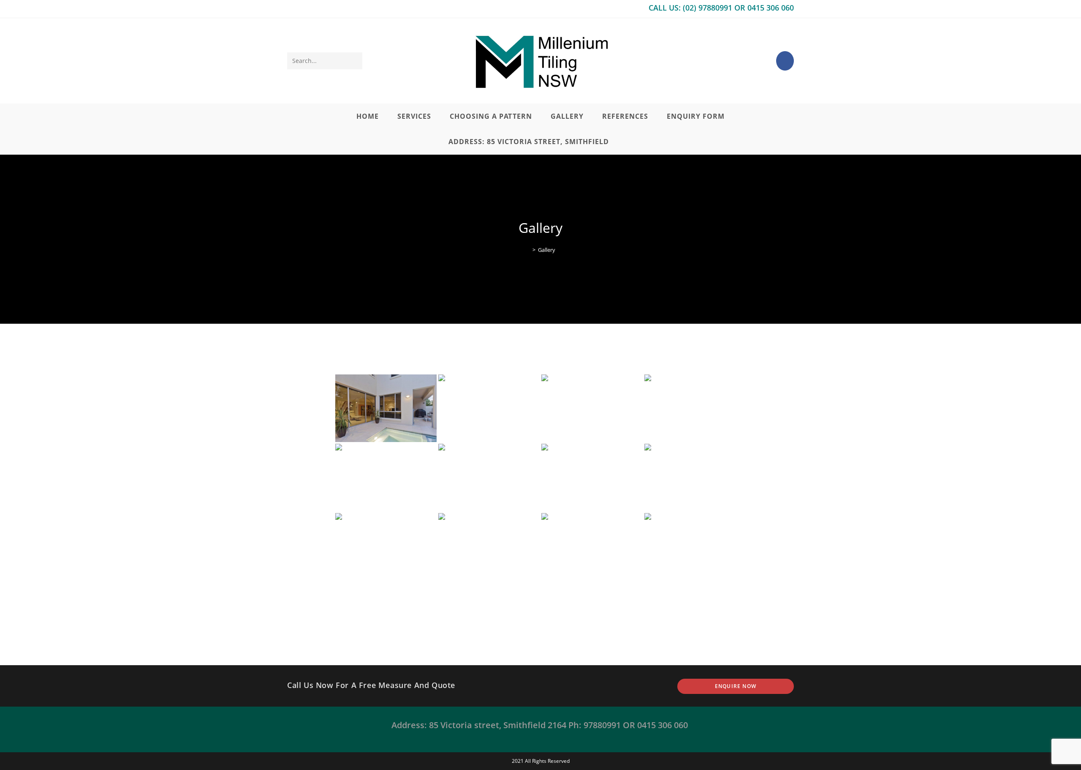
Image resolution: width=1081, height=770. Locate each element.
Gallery (546, 250)
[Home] (528, 250)
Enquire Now (735, 686)
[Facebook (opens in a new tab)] (785, 61)
